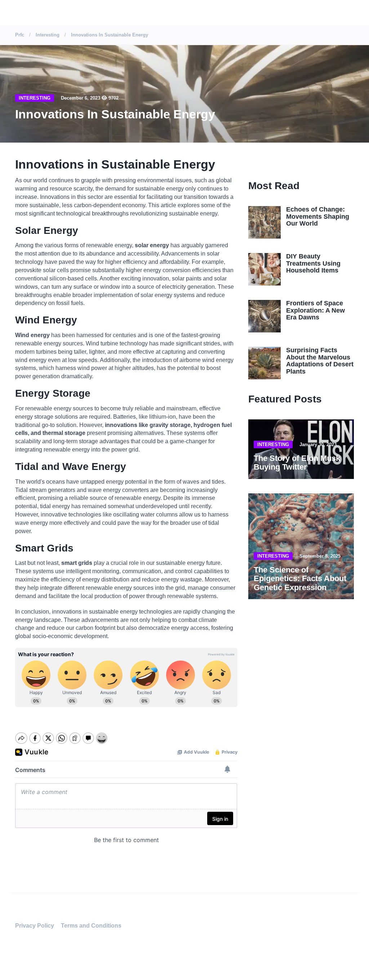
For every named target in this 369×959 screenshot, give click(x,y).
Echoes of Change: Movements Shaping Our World (317, 216)
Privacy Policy (34, 926)
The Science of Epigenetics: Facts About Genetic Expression (300, 578)
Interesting (34, 98)
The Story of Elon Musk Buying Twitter (297, 462)
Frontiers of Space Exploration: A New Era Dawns (315, 310)
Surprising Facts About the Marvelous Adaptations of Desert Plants (320, 360)
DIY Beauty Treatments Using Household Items (313, 263)
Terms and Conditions (91, 926)
